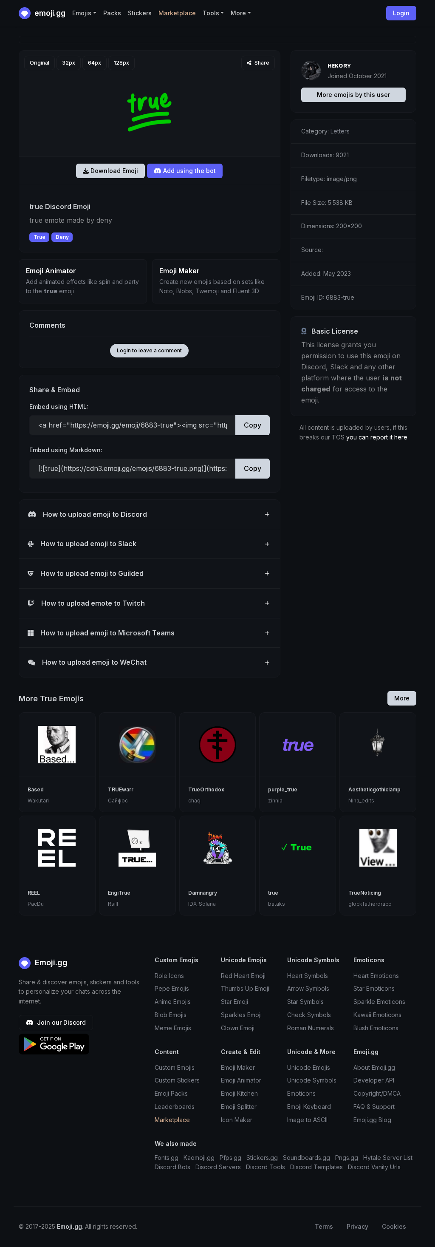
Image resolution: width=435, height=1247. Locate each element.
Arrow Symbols (308, 988)
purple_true (282, 789)
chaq (194, 800)
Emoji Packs (171, 1093)
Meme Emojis (173, 1028)
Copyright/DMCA (377, 1093)
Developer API (373, 1080)
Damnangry (202, 893)
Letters (340, 131)
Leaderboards (175, 1106)
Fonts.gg (166, 1157)
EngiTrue (119, 893)
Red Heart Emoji (243, 975)
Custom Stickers (177, 1080)
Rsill (113, 904)
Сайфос (118, 800)
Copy (252, 425)
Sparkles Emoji (241, 1014)
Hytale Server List (387, 1157)
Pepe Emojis (172, 988)
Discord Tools (265, 1166)
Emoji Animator (241, 1080)
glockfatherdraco (370, 904)
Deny (62, 237)
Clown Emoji (237, 1028)
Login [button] (401, 13)
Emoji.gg (50, 962)
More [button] (238, 13)
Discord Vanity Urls (374, 1166)
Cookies (394, 1226)
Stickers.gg (262, 1157)
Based (36, 789)
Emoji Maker (238, 1067)
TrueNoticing (364, 893)
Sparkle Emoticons (379, 1001)
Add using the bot (188, 170)
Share (261, 63)
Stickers (140, 13)
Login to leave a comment (149, 350)
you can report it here (376, 437)
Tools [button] (211, 13)
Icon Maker (236, 1119)
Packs (112, 13)
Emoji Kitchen (239, 1093)
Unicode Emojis (308, 1067)
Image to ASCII (307, 1119)
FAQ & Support (374, 1106)
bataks (276, 904)
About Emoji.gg (374, 1067)
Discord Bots (172, 1166)
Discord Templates (316, 1166)
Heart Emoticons (376, 975)
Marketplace (177, 13)
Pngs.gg (346, 1157)
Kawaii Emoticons (377, 1014)
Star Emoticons (374, 988)
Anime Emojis (173, 1001)
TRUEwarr (120, 789)
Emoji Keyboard (309, 1106)
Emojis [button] (81, 13)
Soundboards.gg (306, 1157)
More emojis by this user (353, 94)
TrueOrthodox (206, 789)
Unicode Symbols (311, 1080)
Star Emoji (234, 1001)
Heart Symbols (307, 975)
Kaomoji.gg (199, 1157)
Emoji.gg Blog (372, 1119)
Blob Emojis (170, 1014)
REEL (34, 893)
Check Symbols (309, 1014)
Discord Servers (218, 1166)
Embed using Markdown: (65, 449)
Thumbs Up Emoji (245, 988)
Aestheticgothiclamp (374, 789)
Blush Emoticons (375, 1028)
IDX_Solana (202, 904)
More (402, 698)
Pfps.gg (230, 1157)
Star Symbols (305, 1001)
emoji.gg (49, 13)
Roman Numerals (310, 1028)
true (273, 893)
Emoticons (301, 1093)
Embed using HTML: (58, 406)
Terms (324, 1226)
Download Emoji (113, 170)
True (39, 237)
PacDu (36, 904)
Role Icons (169, 975)
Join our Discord (60, 1022)
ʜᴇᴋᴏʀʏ (339, 65)
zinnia (275, 800)
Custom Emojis (175, 1067)
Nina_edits (361, 800)
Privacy (357, 1226)
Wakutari (38, 800)
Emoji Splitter (239, 1106)
